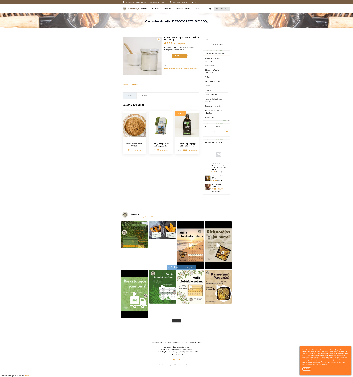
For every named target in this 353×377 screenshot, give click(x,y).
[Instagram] (195, 2)
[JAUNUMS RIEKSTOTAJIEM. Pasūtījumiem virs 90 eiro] (134, 294)
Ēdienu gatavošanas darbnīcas (212, 60)
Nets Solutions (194, 365)
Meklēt (227, 132)
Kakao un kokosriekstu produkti (213, 100)
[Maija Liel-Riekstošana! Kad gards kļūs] (190, 287)
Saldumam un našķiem (213, 106)
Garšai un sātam (211, 95)
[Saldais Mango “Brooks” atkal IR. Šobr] (162, 230)
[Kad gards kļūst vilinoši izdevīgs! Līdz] (134, 234)
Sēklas (207, 86)
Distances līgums (180, 342)
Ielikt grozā (179, 56)
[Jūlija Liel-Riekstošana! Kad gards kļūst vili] (190, 245)
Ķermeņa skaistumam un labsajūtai (214, 112)
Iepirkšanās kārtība (159, 342)
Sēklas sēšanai (210, 65)
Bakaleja (208, 90)
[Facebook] (192, 2)
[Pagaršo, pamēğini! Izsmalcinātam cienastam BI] (218, 287)
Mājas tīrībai (209, 117)
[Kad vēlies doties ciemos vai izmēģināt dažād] (218, 245)
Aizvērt (27, 376)
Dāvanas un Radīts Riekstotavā (212, 71)
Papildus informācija (130, 84)
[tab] (130, 84)
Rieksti (207, 77)
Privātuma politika (194, 342)
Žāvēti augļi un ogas (212, 81)
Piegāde (170, 342)
